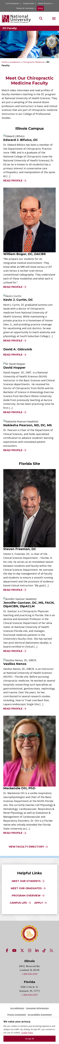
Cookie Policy (27, 1032)
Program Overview (26, 895)
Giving (40, 8)
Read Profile (15, 180)
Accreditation (17, 1008)
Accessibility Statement (40, 1014)
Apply (38, 902)
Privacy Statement (16, 1014)
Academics (15, 62)
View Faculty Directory (26, 846)
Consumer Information (37, 1008)
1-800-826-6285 (30, 973)
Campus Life (18, 902)
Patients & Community (24, 8)
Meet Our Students (26, 881)
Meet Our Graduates (26, 888)
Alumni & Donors (44, 3)
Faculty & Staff (28, 3)
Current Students (12, 3)
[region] (29, 1030)
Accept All (29, 1038)
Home (5, 62)
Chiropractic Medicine (33, 62)
